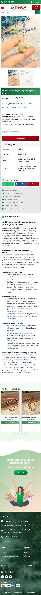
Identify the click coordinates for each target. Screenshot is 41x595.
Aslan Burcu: (11, 299)
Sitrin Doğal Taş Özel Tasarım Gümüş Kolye (17, 417)
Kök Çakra (22, 168)
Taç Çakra (22, 171)
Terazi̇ (20, 161)
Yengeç (26, 161)
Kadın (17, 119)
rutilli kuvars (13, 124)
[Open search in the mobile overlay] (20, 12)
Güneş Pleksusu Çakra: (15, 333)
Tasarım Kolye (7, 122)
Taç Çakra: (11, 343)
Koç (28, 159)
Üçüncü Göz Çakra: (14, 326)
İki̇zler (25, 159)
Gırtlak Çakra (23, 166)
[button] (2, 41)
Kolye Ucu (23, 119)
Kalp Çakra (32, 166)
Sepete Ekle (20, 138)
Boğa (20, 159)
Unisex (20, 149)
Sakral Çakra (30, 168)
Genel (18, 117)
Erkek (13, 117)
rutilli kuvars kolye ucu (26, 124)
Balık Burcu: (11, 306)
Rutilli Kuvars (22, 154)
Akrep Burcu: (11, 314)
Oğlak (33, 159)
